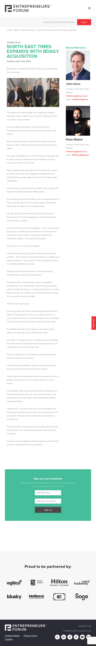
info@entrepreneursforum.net (77, 630)
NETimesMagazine (80, 155)
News (16, 30)
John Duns (73, 84)
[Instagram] (76, 637)
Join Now (93, 323)
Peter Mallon (74, 139)
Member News (27, 30)
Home (9, 30)
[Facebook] (69, 637)
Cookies (9, 639)
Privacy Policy (30, 635)
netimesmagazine (80, 99)
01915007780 (84, 626)
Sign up (48, 509)
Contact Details (12, 635)
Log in (84, 22)
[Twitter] (57, 637)
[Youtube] (82, 637)
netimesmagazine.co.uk (76, 96)
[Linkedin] (63, 637)
